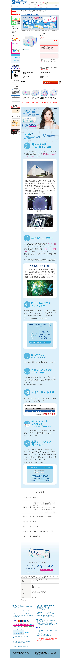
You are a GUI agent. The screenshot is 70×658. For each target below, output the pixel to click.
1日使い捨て (14, 8)
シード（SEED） (26, 11)
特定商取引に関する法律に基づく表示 (40, 650)
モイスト (51, 2)
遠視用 (50, 8)
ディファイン (46, 3)
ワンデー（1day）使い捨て (27, 10)
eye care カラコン (39, 616)
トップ (22, 10)
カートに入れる (51, 82)
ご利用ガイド (22, 636)
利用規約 (26, 650)
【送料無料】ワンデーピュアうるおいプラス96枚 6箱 (44, 98)
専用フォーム (42, 61)
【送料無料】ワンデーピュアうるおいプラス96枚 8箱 (54, 98)
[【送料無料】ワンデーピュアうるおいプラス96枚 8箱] (54, 96)
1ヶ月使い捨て (26, 8)
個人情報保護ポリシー (31, 650)
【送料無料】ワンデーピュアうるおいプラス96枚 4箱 (35, 98)
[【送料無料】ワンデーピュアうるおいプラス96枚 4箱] (35, 96)
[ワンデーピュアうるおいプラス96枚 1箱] (26, 96)
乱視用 (32, 8)
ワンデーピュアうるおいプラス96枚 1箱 (26, 98)
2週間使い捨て (20, 8)
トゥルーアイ (54, 2)
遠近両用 (38, 8)
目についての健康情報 (40, 615)
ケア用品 (55, 8)
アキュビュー (48, 2)
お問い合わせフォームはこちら (41, 628)
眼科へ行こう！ (39, 613)
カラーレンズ (44, 8)
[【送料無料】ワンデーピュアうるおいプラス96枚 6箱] (44, 96)
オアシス (44, 3)
